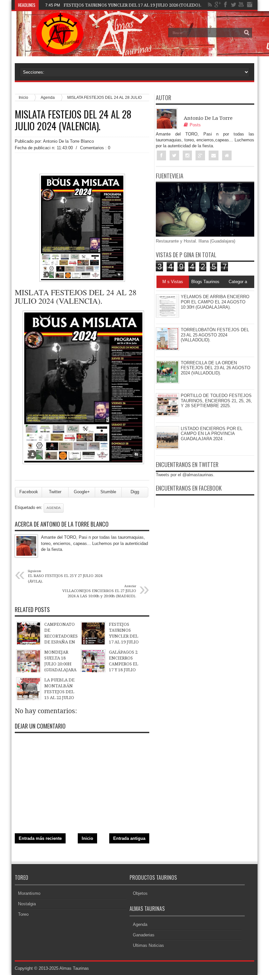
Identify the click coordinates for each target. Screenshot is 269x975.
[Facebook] (225, 4)
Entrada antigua (129, 838)
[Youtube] (241, 4)
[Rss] (210, 4)
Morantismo (29, 893)
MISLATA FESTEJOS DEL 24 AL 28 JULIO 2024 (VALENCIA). (73, 120)
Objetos (140, 893)
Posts (195, 124)
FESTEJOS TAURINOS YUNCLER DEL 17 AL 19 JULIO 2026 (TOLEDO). (132, 5)
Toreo (23, 914)
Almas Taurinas (74, 968)
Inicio (87, 838)
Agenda (54, 508)
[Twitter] (233, 4)
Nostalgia (27, 903)
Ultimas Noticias (148, 945)
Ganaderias (144, 934)
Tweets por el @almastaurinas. (185, 474)
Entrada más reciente (40, 838)
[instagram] (249, 4)
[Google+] (218, 4)
